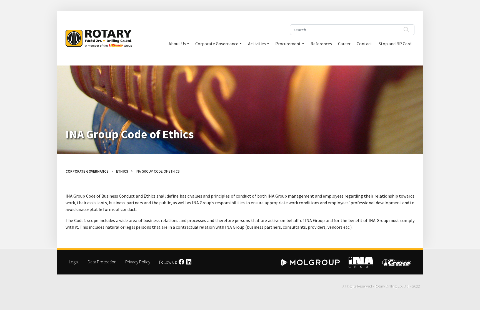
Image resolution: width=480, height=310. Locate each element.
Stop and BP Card (395, 43)
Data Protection (102, 261)
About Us (177, 43)
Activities (257, 43)
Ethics (122, 172)
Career (344, 43)
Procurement (288, 43)
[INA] (361, 261)
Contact (364, 43)
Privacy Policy (137, 261)
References (321, 43)
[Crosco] (396, 261)
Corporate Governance (216, 43)
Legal (74, 261)
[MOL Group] (310, 261)
